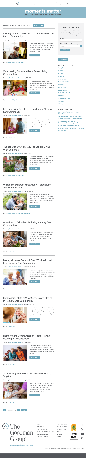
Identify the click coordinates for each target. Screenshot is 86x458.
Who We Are (41, 426)
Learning (61, 76)
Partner (59, 431)
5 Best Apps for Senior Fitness (68, 125)
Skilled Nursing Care (65, 93)
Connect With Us (61, 429)
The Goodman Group (15, 40)
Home (38, 424)
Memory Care (20, 62)
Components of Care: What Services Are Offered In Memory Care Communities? (27, 299)
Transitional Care (64, 98)
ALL (24, 410)
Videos (60, 104)
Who (25, 3)
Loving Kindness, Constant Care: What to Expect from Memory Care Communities (27, 261)
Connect (58, 3)
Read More (34, 55)
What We (33, 3)
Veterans (61, 101)
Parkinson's (62, 87)
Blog (67, 3)
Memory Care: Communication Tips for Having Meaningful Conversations (26, 337)
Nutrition (61, 84)
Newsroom (60, 434)
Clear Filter (38, 25)
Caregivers (27, 213)
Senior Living (11, 62)
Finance (60, 71)
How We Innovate (62, 426)
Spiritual (61, 95)
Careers (59, 436)
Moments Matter (63, 82)
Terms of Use (71, 455)
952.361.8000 (80, 448)
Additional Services (43, 436)
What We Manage (42, 429)
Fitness (60, 73)
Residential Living (42, 434)
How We (50, 3)
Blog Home (63, 59)
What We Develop (62, 424)
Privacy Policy (79, 455)
